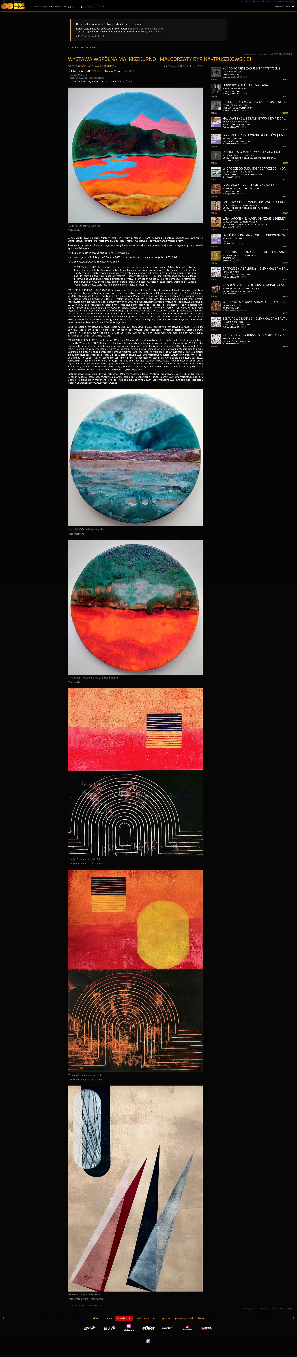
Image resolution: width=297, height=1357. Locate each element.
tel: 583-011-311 (78, 74)
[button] (34, 6)
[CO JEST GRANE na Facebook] (148, 1343)
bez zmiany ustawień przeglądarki (146, 28)
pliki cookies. (134, 24)
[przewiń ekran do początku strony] (3, 1318)
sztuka (214, 80)
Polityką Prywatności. (149, 31)
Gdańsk (96, 71)
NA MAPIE (128, 71)
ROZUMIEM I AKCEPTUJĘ (91, 36)
